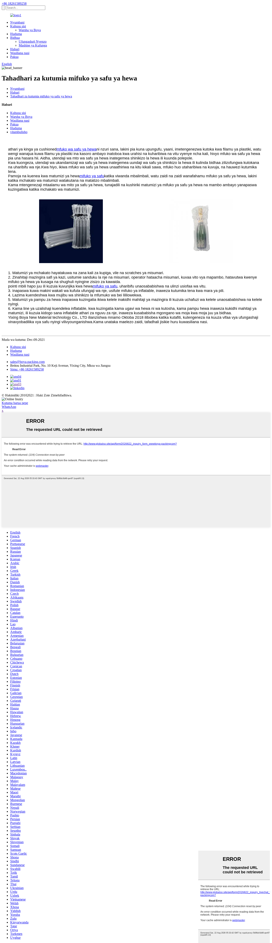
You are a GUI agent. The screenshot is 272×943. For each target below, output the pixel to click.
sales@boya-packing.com (27, 362)
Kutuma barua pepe (15, 403)
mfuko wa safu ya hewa (76, 149)
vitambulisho (18, 132)
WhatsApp (9, 407)
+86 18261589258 (14, 3)
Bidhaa (15, 37)
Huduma (16, 34)
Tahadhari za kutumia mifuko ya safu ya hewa (41, 96)
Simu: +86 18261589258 (27, 369)
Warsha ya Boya (30, 30)
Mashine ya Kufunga (33, 45)
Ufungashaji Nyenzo (33, 41)
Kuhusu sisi (18, 26)
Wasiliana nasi (19, 53)
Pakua (14, 57)
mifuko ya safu (91, 176)
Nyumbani (17, 22)
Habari (14, 49)
